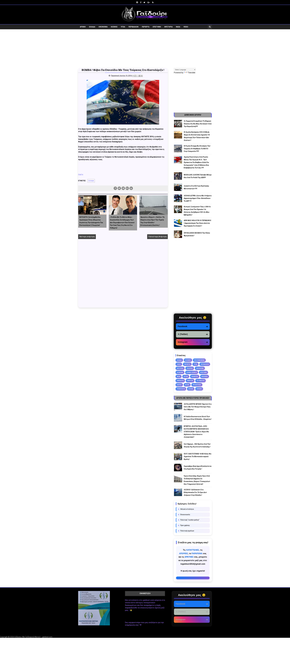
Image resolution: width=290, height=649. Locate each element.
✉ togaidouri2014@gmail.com (193, 578)
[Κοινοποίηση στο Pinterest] (142, 76)
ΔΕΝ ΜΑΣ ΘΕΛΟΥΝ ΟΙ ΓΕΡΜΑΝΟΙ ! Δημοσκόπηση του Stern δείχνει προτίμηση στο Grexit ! (197, 223)
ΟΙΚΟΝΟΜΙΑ (103, 27)
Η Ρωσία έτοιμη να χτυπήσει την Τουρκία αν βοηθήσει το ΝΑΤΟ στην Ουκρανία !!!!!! (197, 148)
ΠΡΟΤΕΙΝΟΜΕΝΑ (199, 360)
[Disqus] (123, 275)
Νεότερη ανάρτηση (87, 237)
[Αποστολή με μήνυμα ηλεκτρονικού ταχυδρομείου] (133, 76)
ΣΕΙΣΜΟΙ (199, 389)
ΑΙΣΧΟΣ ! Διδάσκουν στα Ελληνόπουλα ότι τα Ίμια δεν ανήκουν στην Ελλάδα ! (195, 492)
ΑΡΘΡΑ (187, 385)
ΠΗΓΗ (80, 175)
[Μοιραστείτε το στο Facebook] (139, 76)
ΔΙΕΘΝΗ (190, 389)
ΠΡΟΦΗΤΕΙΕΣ (197, 385)
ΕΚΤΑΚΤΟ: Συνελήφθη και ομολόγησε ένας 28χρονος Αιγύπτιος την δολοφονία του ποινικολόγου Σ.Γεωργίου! (91, 221)
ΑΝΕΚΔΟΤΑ (180, 380)
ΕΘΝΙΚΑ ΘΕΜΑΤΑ (191, 372)
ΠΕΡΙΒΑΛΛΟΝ (133, 27)
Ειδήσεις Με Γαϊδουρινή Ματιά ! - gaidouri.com (33, 637)
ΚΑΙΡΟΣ (179, 385)
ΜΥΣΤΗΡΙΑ (168, 27)
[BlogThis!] (135, 76)
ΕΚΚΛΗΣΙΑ (204, 376)
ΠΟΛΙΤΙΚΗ (190, 368)
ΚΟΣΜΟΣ (114, 27)
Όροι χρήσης (184, 525)
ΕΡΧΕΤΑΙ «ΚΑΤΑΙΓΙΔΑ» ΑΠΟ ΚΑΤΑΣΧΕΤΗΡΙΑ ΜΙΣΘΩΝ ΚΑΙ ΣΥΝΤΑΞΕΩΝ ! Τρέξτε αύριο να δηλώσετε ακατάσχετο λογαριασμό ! (196, 431)
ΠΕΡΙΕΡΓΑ (145, 27)
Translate (191, 73)
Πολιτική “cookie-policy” (188, 520)
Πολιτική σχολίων (186, 531)
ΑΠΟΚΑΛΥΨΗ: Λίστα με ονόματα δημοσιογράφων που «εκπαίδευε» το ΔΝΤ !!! (197, 198)
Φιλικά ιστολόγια (186, 509)
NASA (178, 27)
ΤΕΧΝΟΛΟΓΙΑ (181, 389)
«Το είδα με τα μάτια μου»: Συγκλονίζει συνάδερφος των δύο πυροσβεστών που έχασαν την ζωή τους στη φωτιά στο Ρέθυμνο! (122, 222)
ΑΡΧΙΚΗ (83, 27)
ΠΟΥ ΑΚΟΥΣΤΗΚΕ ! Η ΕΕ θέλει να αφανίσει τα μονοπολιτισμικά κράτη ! (197, 456)
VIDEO (186, 27)
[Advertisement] (145, 49)
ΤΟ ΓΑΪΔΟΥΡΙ (200, 380)
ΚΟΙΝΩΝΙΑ (180, 372)
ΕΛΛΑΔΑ (92, 27)
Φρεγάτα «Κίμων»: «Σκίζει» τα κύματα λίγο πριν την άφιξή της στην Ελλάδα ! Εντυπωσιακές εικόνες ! (152, 221)
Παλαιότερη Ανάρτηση (157, 237)
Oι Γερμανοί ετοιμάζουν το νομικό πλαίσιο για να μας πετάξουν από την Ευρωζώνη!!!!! (197, 124)
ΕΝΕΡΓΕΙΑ (190, 380)
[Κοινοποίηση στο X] (137, 76)
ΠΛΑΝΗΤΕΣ (194, 376)
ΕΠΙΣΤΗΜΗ (157, 27)
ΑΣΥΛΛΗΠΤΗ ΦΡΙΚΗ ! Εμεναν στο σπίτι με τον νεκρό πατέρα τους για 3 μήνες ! (197, 407)
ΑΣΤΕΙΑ (186, 376)
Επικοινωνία (184, 514)
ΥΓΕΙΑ (123, 27)
